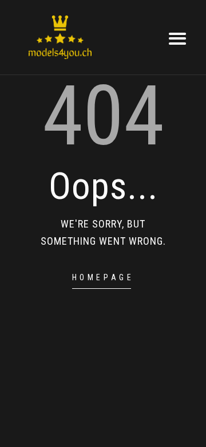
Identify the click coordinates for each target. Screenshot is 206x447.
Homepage (103, 277)
